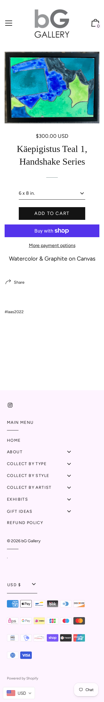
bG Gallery (30, 540)
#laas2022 (14, 311)
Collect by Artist (29, 487)
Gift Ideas (19, 511)
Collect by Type (27, 463)
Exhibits (17, 499)
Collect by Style (28, 475)
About (15, 452)
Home (14, 440)
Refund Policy (25, 522)
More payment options (52, 245)
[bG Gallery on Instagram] (10, 405)
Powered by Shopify (22, 678)
